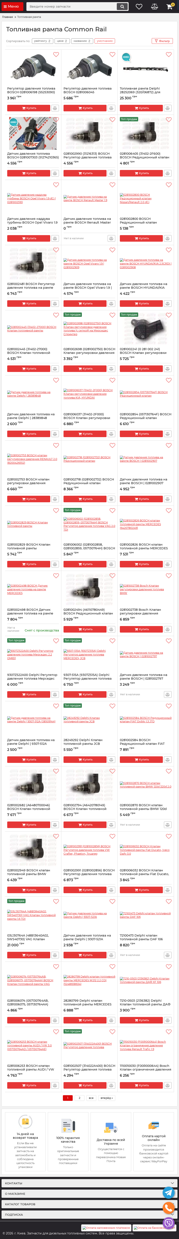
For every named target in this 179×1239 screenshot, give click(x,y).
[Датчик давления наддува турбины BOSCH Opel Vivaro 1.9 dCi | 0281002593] (33, 198)
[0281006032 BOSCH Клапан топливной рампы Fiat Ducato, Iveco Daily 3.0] (146, 850)
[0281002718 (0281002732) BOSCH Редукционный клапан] (89, 459)
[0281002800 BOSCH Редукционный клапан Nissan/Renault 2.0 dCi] (146, 198)
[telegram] (169, 1193)
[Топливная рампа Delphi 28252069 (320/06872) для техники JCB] (146, 68)
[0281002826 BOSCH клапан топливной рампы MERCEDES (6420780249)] (146, 524)
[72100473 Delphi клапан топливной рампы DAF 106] (146, 915)
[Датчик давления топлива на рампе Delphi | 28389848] (33, 394)
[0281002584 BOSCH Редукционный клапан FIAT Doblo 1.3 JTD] (146, 719)
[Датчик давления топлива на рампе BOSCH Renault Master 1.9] (89, 198)
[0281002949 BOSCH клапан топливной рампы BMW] (33, 850)
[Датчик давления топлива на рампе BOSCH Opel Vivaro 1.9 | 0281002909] (89, 263)
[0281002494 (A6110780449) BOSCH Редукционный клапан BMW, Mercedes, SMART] (89, 589)
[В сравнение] (55, 108)
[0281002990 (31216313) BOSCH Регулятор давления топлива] (89, 133)
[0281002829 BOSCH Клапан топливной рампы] (33, 524)
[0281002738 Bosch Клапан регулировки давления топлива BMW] (146, 589)
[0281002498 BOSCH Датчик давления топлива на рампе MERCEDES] (33, 589)
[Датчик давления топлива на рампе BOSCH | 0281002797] (146, 654)
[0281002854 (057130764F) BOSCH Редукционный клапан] (146, 394)
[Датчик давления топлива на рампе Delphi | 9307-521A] (89, 915)
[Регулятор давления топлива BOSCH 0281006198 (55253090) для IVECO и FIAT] (33, 68)
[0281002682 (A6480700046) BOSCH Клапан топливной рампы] (33, 785)
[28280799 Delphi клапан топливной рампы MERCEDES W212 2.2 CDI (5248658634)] (89, 980)
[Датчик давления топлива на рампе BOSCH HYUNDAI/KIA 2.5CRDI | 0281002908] (146, 263)
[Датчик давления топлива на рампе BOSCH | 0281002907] (146, 459)
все (91, 1098)
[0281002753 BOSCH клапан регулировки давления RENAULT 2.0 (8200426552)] (33, 459)
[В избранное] (56, 55)
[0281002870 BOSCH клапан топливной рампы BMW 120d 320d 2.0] (146, 785)
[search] (122, 6)
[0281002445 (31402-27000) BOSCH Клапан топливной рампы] (33, 328)
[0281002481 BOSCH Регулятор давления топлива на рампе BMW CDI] (33, 263)
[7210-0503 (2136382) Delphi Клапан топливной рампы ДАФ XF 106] (146, 980)
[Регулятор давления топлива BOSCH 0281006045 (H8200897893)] (89, 68)
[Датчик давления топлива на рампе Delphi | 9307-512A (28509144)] (33, 719)
